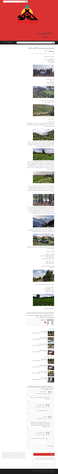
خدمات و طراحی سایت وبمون (45, 472)
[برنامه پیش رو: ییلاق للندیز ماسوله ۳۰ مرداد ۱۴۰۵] (51, 346)
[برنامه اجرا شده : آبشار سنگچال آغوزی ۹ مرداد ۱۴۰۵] (51, 380)
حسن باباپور (43, 53)
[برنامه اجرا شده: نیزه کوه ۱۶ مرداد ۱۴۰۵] (51, 373)
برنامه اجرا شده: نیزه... (42, 371)
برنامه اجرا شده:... (43, 331)
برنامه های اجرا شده (36, 53)
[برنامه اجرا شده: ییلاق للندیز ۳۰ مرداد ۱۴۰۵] (51, 333)
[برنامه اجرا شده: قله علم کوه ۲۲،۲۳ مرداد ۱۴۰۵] (51, 352)
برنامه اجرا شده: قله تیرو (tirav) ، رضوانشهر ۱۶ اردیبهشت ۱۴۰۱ (39, 315)
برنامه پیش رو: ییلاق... (43, 344)
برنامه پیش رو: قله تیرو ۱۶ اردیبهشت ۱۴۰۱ (45, 317)
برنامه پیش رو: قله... (43, 337)
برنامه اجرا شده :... (43, 378)
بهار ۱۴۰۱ (31, 53)
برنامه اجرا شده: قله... (43, 350)
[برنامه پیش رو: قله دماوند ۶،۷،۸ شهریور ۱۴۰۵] (51, 340)
